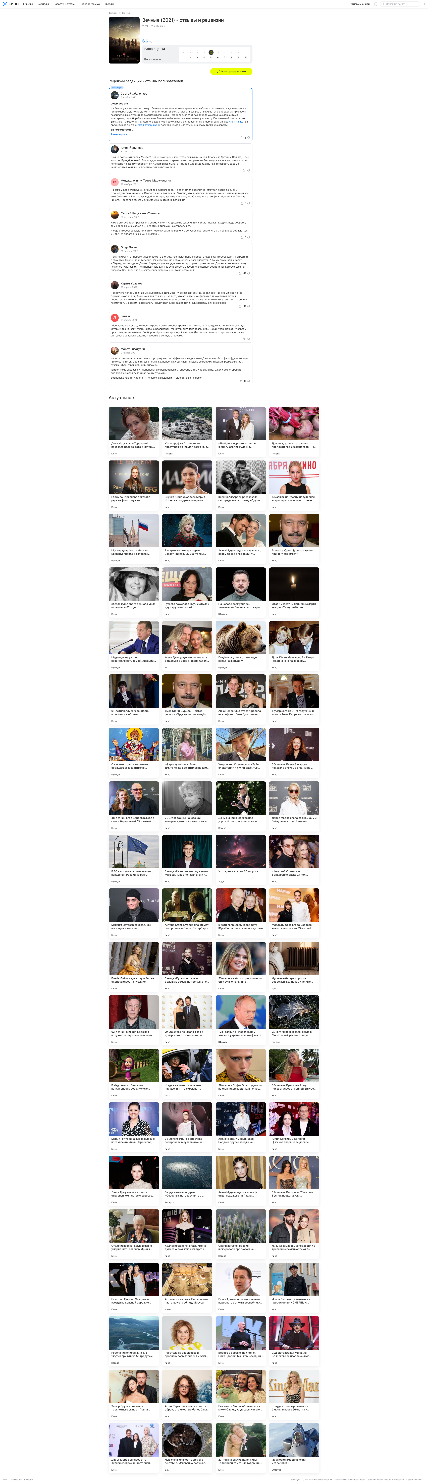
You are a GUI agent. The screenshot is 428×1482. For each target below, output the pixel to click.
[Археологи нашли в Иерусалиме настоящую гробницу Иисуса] (187, 1288)
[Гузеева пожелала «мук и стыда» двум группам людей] (187, 592)
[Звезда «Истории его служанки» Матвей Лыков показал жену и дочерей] (187, 860)
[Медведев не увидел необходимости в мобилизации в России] (134, 646)
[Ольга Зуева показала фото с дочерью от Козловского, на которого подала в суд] (187, 1020)
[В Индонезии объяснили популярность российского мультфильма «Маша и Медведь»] (134, 1074)
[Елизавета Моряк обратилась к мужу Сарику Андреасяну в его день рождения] (241, 1395)
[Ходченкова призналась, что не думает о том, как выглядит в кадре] (187, 1234)
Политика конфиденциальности (350, 1479)
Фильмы (113, 13)
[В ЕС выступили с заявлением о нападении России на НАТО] (134, 860)
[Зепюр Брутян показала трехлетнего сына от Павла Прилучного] (134, 1395)
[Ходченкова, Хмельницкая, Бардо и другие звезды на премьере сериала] (241, 1127)
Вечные (126, 13)
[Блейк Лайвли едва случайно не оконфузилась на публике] (134, 967)
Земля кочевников (147, 125)
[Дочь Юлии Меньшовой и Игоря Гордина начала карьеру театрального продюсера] (294, 646)
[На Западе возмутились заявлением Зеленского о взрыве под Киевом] (241, 592)
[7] (225, 57)
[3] (197, 57)
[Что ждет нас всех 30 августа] (241, 860)
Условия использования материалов (386, 1479)
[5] (211, 57)
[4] (204, 57)
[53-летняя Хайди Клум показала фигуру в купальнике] (241, 967)
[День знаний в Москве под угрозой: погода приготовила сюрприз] (241, 806)
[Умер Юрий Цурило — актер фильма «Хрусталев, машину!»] (187, 699)
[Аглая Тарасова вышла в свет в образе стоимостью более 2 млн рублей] (187, 1395)
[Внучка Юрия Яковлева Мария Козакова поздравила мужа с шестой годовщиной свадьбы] (187, 485)
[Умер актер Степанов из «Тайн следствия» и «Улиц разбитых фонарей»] (241, 753)
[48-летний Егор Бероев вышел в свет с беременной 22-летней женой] (134, 806)
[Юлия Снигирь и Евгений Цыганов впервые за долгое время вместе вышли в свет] (294, 1127)
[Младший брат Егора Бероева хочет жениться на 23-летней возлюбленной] (294, 913)
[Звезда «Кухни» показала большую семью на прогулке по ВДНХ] (187, 967)
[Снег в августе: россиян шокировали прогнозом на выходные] (241, 1234)
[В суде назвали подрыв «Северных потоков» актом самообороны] (187, 1181)
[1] (184, 57)
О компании (16, 1479)
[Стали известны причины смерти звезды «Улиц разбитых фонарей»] (294, 592)
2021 (145, 26)
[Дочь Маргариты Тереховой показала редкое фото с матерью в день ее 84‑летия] (134, 432)
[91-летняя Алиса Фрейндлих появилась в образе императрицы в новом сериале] (134, 699)
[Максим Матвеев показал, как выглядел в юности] (134, 913)
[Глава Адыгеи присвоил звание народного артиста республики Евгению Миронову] (241, 1288)
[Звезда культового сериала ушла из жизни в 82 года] (134, 592)
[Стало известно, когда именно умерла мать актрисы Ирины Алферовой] (134, 1234)
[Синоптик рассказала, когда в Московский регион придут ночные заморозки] (294, 1020)
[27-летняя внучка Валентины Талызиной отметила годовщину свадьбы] (241, 1448)
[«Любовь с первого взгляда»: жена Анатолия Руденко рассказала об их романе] (241, 432)
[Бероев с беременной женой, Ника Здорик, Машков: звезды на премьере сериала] (241, 1341)
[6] (218, 57)
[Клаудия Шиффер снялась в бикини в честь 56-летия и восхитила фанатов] (294, 1395)
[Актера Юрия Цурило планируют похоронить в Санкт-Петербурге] (187, 913)
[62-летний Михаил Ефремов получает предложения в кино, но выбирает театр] (134, 1020)
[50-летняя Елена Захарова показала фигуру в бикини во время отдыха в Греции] (294, 753)
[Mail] (5, 4)
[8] (232, 57)
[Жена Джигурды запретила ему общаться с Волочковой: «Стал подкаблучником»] (187, 646)
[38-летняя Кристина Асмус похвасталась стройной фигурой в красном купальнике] (294, 1074)
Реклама (28, 1479)
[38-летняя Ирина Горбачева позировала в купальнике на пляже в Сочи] (187, 1127)
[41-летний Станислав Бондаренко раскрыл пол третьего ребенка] (294, 860)
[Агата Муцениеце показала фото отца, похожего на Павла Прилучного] (241, 1181)
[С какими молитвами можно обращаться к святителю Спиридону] (134, 753)
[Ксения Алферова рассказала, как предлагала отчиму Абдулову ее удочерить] (241, 485)
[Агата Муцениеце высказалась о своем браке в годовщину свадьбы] (241, 539)
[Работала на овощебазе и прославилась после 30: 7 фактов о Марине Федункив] (187, 1341)
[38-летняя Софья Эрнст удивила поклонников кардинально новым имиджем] (241, 1074)
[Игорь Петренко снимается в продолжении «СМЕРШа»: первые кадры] (294, 1288)
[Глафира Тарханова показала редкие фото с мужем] (134, 485)
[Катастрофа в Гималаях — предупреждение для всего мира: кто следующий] (187, 432)
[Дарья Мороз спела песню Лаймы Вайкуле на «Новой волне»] (294, 806)
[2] (190, 57)
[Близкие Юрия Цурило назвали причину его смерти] (294, 539)
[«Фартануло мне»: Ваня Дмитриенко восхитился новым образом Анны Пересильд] (187, 753)
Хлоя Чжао (235, 121)
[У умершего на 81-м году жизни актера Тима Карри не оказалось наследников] (294, 699)
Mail (5, 1479)
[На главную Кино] (13, 4)
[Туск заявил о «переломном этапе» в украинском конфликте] (241, 1020)
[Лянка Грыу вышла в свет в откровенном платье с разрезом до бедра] (134, 1181)
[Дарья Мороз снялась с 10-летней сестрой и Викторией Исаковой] (134, 1448)
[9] (239, 57)
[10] (246, 57)
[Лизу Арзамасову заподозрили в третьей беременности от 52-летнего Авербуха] (294, 1234)
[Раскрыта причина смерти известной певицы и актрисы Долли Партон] (187, 539)
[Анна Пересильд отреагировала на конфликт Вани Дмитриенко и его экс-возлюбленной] (241, 699)
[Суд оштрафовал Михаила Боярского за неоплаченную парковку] (294, 1341)
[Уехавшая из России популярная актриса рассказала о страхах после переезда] (294, 485)
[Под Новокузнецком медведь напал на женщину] (241, 646)
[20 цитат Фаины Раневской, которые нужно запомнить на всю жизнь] (187, 806)
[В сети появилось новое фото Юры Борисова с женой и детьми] (241, 913)
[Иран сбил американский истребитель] (294, 1448)
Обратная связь (414, 1479)
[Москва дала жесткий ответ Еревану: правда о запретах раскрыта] (134, 539)
